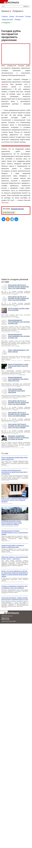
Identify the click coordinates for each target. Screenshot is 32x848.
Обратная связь (5, 618)
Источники (20, 16)
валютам (4, 84)
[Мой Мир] (16, 219)
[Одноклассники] (8, 219)
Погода (28, 16)
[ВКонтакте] (3, 219)
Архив (11, 16)
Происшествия (7, 19)
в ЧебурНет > (6, 23)
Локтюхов (4, 203)
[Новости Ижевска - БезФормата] (10, 2)
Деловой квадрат (17, 209)
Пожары (18, 19)
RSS (14, 621)
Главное (4, 16)
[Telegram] (12, 219)
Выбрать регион (5, 619)
